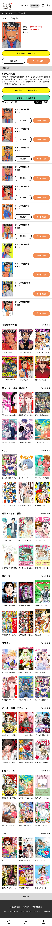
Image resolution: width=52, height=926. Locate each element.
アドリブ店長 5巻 (22, 186)
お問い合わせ (26, 912)
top (3, 13)
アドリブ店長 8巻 (22, 244)
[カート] (48, 5)
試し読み (13, 61)
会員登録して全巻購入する (26, 90)
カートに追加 (38, 61)
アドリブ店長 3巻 (22, 147)
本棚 (43, 924)
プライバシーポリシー (10, 912)
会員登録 (34, 6)
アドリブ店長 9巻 (22, 264)
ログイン (24, 6)
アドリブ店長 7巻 (22, 225)
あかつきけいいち (35, 27)
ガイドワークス (35, 30)
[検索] (43, 5)
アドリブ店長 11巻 (22, 302)
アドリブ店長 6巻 (22, 206)
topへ (26, 896)
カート (26, 924)
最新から (47, 102)
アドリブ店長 (20, 13)
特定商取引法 (37, 907)
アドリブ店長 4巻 (22, 167)
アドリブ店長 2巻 (22, 129)
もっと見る (45, 325)
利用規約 (26, 907)
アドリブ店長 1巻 (22, 109)
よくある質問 (15, 907)
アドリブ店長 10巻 (22, 283)
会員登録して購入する (26, 53)
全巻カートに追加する (26, 98)
